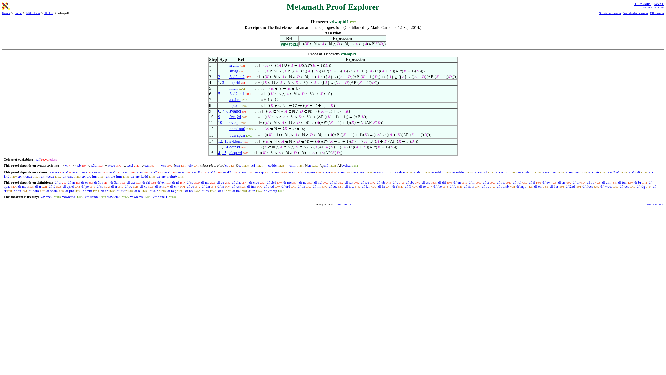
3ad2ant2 (237, 76)
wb (79, 165)
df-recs (624, 187)
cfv (190, 165)
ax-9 (181, 172)
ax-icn (418, 172)
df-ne (302, 182)
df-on (301, 187)
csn (177, 165)
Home (18, 13)
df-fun (366, 187)
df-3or (98, 182)
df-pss (501, 182)
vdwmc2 (47, 197)
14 (226, 147)
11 (220, 147)
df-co (190, 187)
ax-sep (276, 172)
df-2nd (570, 187)
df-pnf (69, 191)
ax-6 (140, 172)
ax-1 (65, 172)
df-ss (486, 182)
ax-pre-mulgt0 (167, 176)
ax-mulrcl (502, 172)
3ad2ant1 (237, 94)
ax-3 (85, 172)
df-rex (349, 182)
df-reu (365, 182)
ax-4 (112, 172)
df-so (100, 187)
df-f (394, 187)
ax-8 (167, 172)
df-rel (159, 187)
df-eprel (68, 187)
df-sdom (52, 191)
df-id (52, 187)
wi (66, 165)
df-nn (189, 191)
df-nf (175, 182)
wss (163, 165)
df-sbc (410, 182)
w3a (94, 165)
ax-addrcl (459, 172)
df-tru (131, 182)
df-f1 (408, 187)
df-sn (561, 182)
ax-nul (292, 172)
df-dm (206, 187)
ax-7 (154, 172)
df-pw (546, 182)
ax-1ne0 (634, 172)
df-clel (271, 182)
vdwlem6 (91, 197)
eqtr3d (234, 147)
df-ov (485, 187)
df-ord (285, 187)
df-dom (34, 191)
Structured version (610, 13)
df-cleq (254, 182)
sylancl (235, 111)
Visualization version (635, 13)
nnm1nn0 (237, 129)
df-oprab (503, 187)
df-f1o (437, 187)
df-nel (318, 182)
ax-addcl (437, 172)
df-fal (146, 182)
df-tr (38, 187)
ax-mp (54, 172)
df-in (472, 182)
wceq (111, 165)
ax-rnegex (25, 176)
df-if (532, 182)
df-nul (517, 182)
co (226, 165)
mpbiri (234, 82)
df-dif (442, 182)
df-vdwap (270, 191)
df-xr (104, 191)
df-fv (453, 187)
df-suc (333, 187)
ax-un (342, 172)
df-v (395, 182)
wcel (130, 165)
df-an (71, 182)
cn (309, 165)
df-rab (381, 182)
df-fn (381, 187)
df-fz (251, 191)
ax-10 (196, 172)
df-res (236, 187)
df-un (457, 182)
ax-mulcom (526, 172)
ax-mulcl (481, 172)
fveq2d (235, 117)
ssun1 (234, 65)
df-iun (622, 182)
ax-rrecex (47, 176)
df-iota (349, 187)
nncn (233, 88)
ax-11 (212, 172)
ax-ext (243, 172)
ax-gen (97, 172)
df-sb (190, 182)
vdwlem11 (160, 197)
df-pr (576, 182)
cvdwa (346, 165)
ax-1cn (235, 99)
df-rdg (641, 187)
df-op (590, 182)
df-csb (426, 182)
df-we (128, 187)
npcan (234, 105)
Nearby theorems (653, 7)
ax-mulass (573, 172)
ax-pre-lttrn (114, 176)
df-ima (251, 187)
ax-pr (326, 172)
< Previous (642, 4)
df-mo (205, 182)
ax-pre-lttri (89, 176)
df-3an (114, 182)
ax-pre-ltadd (139, 176)
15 (224, 153)
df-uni (606, 182)
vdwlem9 (136, 197)
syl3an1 (235, 141)
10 (220, 122)
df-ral (333, 182)
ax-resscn (379, 172)
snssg (233, 71)
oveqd (234, 122)
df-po (85, 187)
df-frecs (587, 187)
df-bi (58, 182)
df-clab (237, 182)
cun (147, 165)
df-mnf (87, 191)
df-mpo (521, 187)
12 (220, 141)
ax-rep (259, 172)
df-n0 (205, 191)
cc (239, 165)
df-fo (422, 187)
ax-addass (550, 172)
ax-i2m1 (614, 172)
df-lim (317, 187)
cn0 (326, 165)
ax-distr (593, 172)
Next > (659, 4)
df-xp (144, 187)
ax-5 (126, 172)
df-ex (161, 182)
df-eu (220, 182)
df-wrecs (606, 187)
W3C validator (654, 204)
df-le (137, 191)
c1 (253, 165)
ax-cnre (68, 176)
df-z (220, 191)
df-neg (171, 191)
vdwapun (237, 135)
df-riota (469, 187)
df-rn (220, 187)
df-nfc (287, 182)
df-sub (154, 191)
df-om (538, 187)
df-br (637, 182)
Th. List (48, 13)
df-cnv (174, 187)
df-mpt (23, 187)
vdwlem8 (113, 197)
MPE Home (33, 13)
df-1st (554, 187)
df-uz (236, 191)
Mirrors (6, 13)
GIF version (657, 13)
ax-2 (75, 172)
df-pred (269, 187)
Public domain (343, 204)
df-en (17, 191)
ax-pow (310, 172)
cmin (292, 165)
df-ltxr (121, 191)
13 (226, 141)
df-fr (114, 187)
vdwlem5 (68, 197)
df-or (84, 182)
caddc (272, 165)
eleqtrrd (235, 153)
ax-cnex (358, 172)
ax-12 (227, 172)
